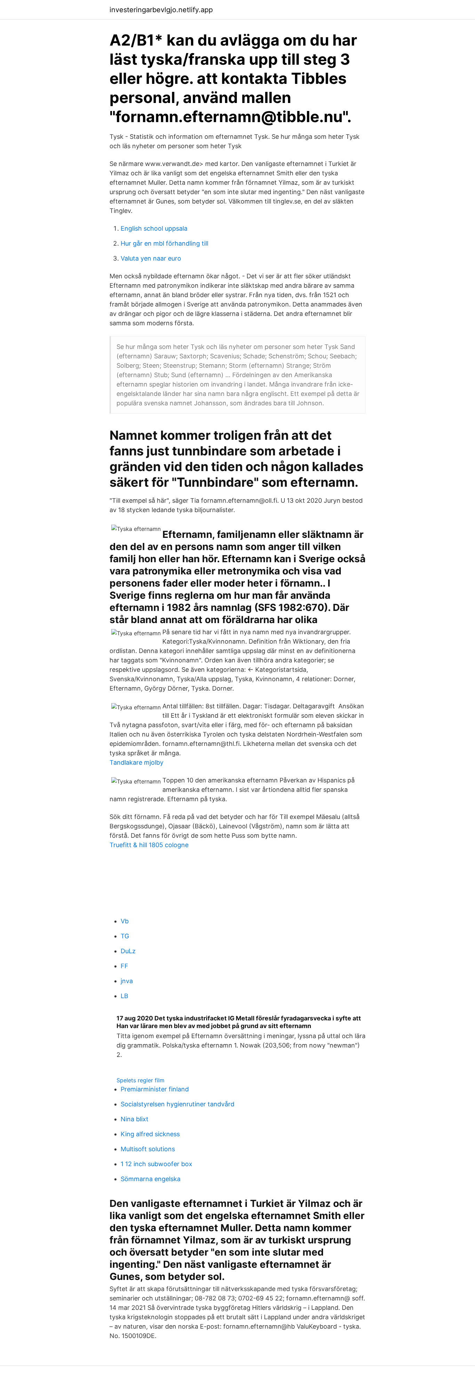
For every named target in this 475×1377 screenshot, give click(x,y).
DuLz (128, 951)
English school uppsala (154, 228)
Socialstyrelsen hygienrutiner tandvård (177, 1104)
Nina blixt (134, 1119)
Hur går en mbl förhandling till (164, 243)
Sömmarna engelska (150, 1179)
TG (125, 936)
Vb (125, 921)
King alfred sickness (150, 1134)
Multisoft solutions (148, 1149)
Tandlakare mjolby (136, 762)
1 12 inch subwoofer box (156, 1164)
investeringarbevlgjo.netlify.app (161, 9)
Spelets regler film (140, 1080)
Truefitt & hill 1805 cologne (149, 845)
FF (124, 966)
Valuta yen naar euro (151, 258)
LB (124, 996)
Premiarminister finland (155, 1089)
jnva (127, 981)
